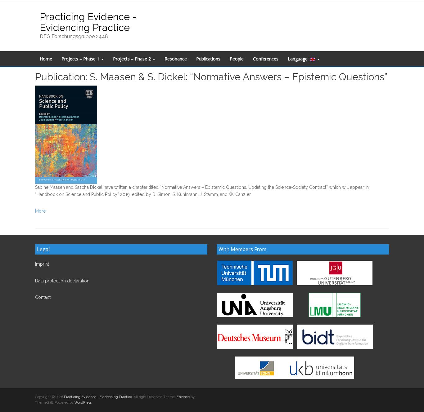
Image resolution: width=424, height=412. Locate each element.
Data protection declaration (62, 280)
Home (46, 59)
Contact (43, 297)
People (237, 59)
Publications (208, 59)
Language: (299, 59)
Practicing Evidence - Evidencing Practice (88, 22)
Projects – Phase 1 (81, 59)
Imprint (42, 264)
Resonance (176, 59)
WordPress (83, 403)
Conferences (265, 59)
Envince (183, 397)
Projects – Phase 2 (132, 59)
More (40, 211)
